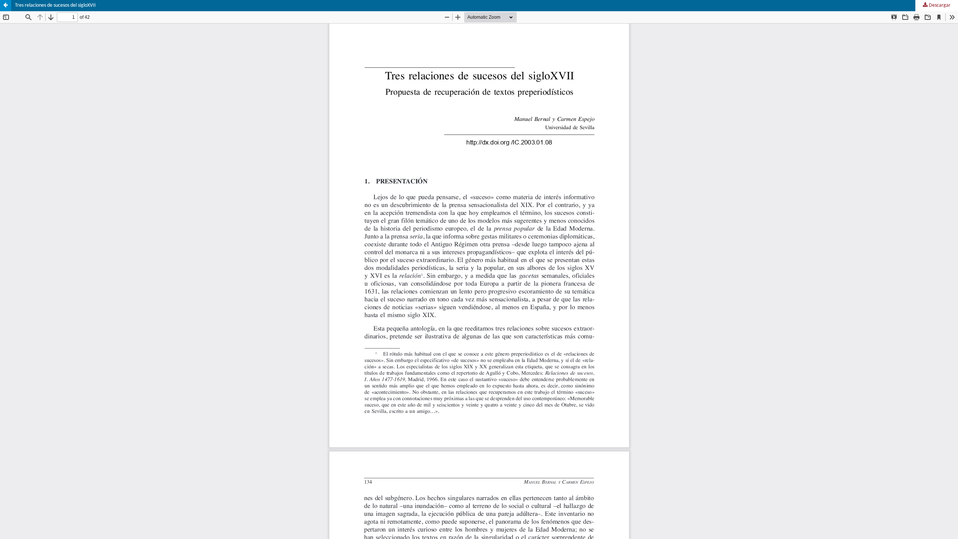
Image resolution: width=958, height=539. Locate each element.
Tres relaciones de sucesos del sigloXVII (55, 5)
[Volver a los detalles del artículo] (5, 5)
